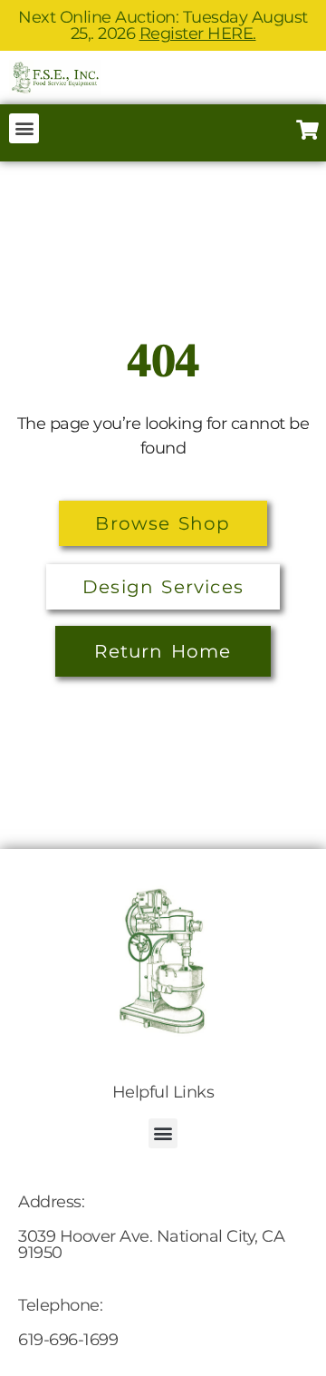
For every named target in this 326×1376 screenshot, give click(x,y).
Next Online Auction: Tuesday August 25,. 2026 (163, 25)
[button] (24, 128)
